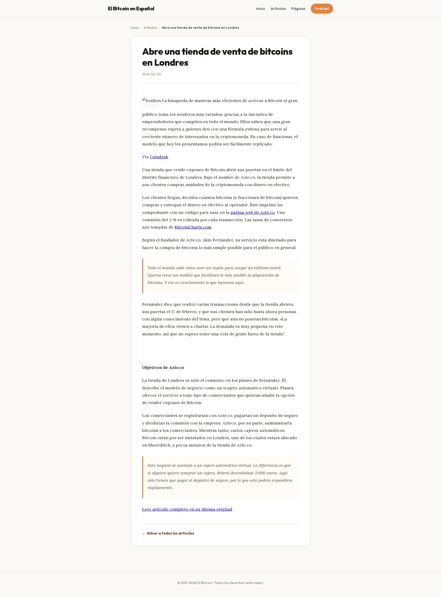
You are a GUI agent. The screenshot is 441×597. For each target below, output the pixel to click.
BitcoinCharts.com (193, 227)
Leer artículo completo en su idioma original (187, 509)
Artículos (278, 8)
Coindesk (159, 156)
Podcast (322, 8)
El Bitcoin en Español (131, 8)
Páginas (298, 8)
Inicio (260, 8)
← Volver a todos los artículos (168, 533)
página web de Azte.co (253, 212)
